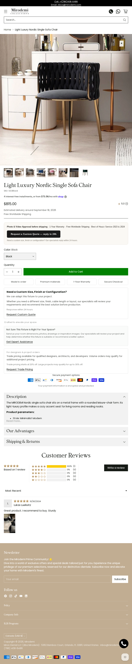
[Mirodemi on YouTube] (21, 596)
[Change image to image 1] (8, 172)
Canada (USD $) (14, 635)
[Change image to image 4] (41, 172)
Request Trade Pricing (20, 369)
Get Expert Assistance (19, 341)
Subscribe (120, 579)
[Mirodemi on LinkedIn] (26, 596)
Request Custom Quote (21, 314)
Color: (11, 249)
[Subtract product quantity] (7, 271)
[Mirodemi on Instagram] (11, 596)
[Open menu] (5, 11)
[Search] (124, 20)
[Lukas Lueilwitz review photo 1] (9, 523)
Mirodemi (30, 641)
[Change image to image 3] (30, 172)
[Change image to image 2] (19, 172)
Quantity (9, 265)
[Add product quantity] (18, 271)
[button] (39, 466)
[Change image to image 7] (74, 172)
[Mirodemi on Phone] (111, 12)
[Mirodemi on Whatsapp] (118, 12)
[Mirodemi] (20, 11)
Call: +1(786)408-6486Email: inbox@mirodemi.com (66, 3)
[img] (21, 501)
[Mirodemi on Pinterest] (5, 596)
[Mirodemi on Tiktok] (16, 596)
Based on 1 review (14, 469)
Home (7, 29)
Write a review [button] (116, 467)
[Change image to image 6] (63, 172)
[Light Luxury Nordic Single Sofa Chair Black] (66, 100)
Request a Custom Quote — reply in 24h (34, 234)
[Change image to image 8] (85, 172)
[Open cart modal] (125, 11)
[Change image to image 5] (52, 172)
